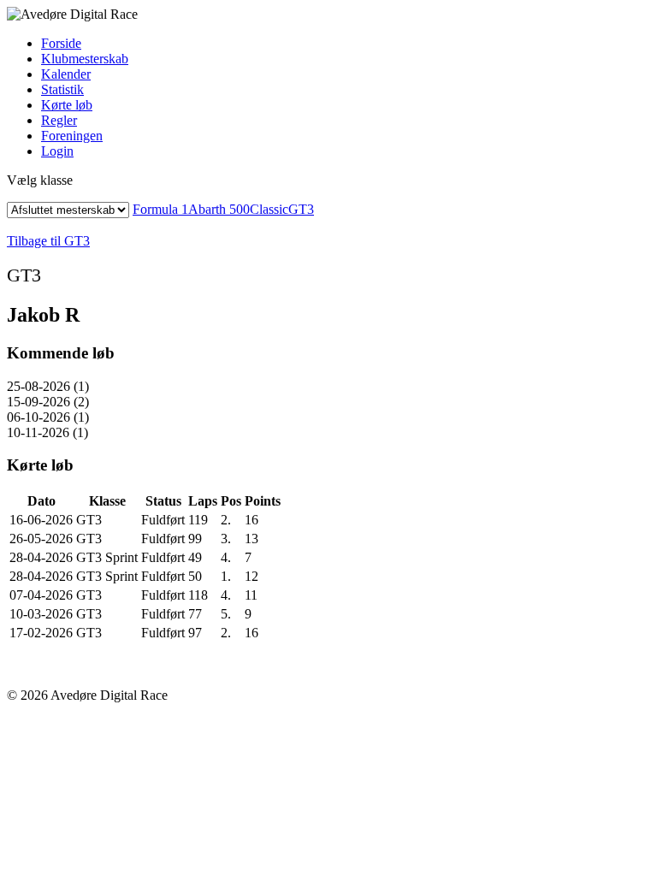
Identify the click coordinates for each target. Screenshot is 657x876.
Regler (59, 120)
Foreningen (72, 135)
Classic (269, 209)
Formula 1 (160, 209)
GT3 (301, 209)
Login (57, 151)
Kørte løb (66, 105)
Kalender (66, 74)
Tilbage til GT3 (48, 241)
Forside (61, 43)
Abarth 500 (219, 209)
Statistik (62, 89)
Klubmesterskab (84, 58)
